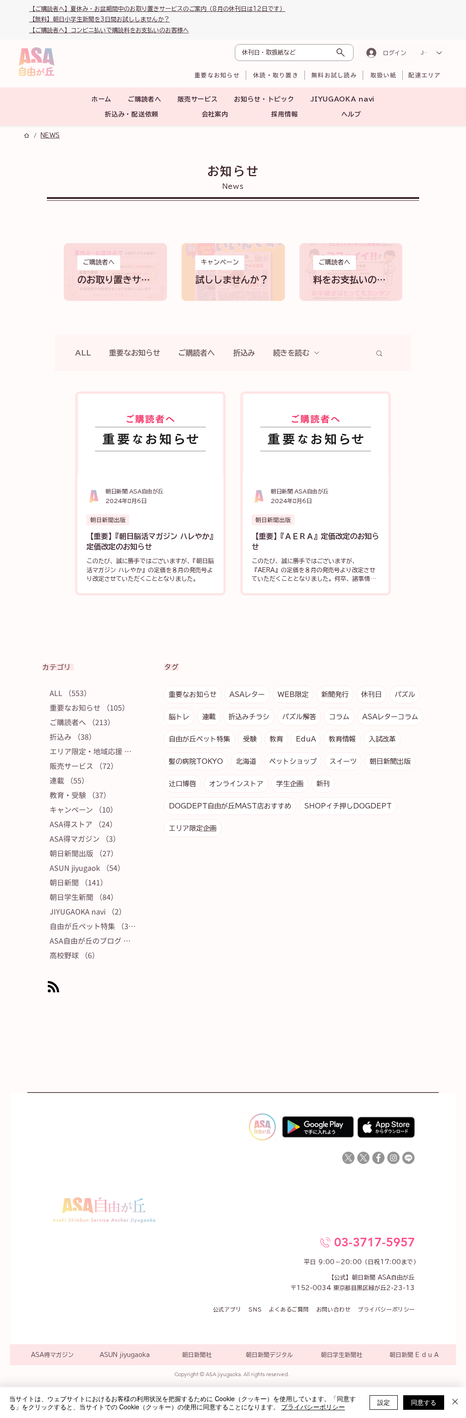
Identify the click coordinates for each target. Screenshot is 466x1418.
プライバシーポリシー (313, 1406)
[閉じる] (455, 1402)
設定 (383, 1402)
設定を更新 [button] (366, 624)
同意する (423, 1402)
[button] (394, 582)
